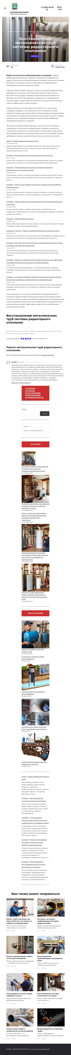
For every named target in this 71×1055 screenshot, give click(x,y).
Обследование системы (24, 219)
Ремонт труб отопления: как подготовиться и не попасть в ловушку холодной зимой (19, 921)
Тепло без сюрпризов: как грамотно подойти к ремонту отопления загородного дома (35, 506)
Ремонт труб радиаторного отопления (28, 75)
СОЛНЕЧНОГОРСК (19, 12)
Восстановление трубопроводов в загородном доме (49, 958)
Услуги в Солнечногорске (33, 430)
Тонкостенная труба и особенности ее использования (19, 1030)
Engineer (9, 155)
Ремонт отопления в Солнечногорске (20, 333)
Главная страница (14, 31)
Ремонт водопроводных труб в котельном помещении (19, 957)
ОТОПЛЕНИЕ (30, 389)
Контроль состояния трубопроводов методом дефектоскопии (47, 921)
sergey (8, 141)
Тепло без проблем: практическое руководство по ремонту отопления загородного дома (35, 469)
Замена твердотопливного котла (25, 141)
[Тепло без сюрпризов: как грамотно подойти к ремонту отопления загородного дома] (35, 489)
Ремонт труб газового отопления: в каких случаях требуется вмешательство (34, 842)
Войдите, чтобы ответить (21, 383)
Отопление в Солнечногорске (18, 331)
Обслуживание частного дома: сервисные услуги (19, 995)
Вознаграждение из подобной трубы (50, 1030)
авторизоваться (48, 355)
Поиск (24, 409)
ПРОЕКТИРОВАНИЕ (33, 395)
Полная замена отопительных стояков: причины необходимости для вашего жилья (35, 820)
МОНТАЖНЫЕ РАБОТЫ (34, 398)
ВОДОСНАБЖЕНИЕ (32, 393)
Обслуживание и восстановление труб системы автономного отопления (33, 864)
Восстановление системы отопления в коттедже (34, 155)
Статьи (26, 426)
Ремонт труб (35, 56)
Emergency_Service (13, 231)
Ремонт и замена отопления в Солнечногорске (41, 231)
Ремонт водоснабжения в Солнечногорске (46, 331)
